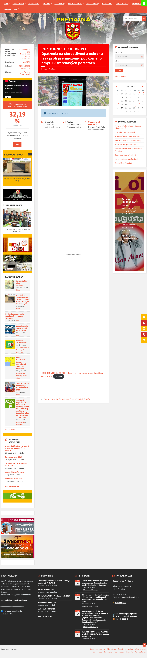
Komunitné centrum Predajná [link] (126, 159)
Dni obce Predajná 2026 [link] (129, 200)
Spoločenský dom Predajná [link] (125, 155)
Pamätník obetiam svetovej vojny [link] (128, 140)
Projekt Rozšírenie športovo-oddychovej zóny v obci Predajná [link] (21, 363)
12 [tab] (134, 267)
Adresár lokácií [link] (140, 652)
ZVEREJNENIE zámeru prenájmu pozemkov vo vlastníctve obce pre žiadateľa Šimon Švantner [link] (95, 583)
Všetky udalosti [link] (121, 76)
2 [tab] (121, 265)
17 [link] (117, 104)
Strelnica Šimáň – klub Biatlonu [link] (127, 136)
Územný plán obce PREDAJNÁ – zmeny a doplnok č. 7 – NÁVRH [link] (17, 448)
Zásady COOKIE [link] (122, 619)
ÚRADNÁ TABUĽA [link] (83, 399)
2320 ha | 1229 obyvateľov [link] (24, 67)
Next (140, 221)
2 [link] (143, 94)
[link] (144, 3)
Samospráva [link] (100, 649)
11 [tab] (131, 267)
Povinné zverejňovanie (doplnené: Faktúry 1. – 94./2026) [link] (14, 316)
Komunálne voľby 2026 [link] (14, 472)
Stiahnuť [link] (58, 376)
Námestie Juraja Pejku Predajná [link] (127, 144)
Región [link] (73, 399)
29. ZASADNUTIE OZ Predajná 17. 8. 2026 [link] (16, 464)
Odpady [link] (121, 649)
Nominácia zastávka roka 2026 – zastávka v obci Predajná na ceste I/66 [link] (22, 299)
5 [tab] (131, 265)
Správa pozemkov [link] (22, 347)
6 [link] (130, 97)
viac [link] (120, 603)
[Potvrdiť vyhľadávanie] (144, 18)
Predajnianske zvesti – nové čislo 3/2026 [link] (22, 328)
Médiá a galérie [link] (140, 649)
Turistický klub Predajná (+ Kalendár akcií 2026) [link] (22, 386)
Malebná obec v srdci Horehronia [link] (14, 600)
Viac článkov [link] (10, 430)
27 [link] (130, 108)
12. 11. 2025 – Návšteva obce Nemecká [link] (17, 229)
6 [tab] (134, 265)
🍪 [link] (114, 619)
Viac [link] (17, 144)
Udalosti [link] (52, 69)
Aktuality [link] (129, 649)
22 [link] (138, 104)
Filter (119, 70)
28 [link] (134, 108)
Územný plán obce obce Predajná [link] (21, 283)
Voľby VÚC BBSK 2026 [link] (13, 479)
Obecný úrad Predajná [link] (94, 123)
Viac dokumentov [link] (12, 486)
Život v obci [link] (97, 652)
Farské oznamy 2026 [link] (13, 457)
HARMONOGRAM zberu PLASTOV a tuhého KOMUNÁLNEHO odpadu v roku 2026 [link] (95, 634)
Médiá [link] (18, 335)
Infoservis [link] (19, 424)
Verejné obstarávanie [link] (21, 341)
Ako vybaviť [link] (111, 649)
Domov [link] (44, 69)
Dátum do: (119, 61)
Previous (119, 221)
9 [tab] (124, 267)
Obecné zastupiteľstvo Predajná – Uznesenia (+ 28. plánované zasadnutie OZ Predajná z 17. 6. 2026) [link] (95, 598)
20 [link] (130, 104)
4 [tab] (128, 265)
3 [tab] (124, 265)
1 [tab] (117, 265)
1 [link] (138, 94)
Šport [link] (18, 395)
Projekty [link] (19, 350)
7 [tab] (138, 265)
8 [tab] (141, 265)
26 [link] (126, 108)
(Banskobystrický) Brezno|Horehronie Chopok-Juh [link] (24, 53)
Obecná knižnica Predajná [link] (125, 132)
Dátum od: (119, 53)
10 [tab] (128, 267)
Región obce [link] (119, 652)
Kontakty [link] (129, 652)
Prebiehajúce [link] (64, 399)
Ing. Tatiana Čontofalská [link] (25, 73)
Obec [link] (18, 290)
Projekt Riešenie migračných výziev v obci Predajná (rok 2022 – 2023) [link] (17, 180)
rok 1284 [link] (26, 62)
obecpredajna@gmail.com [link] (128, 597)
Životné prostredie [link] (51, 399)
